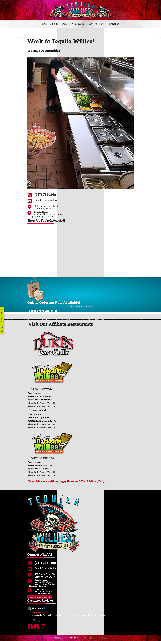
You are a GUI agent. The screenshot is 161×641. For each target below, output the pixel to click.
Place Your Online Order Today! (81, 307)
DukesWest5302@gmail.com (39, 418)
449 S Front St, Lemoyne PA (39, 469)
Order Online (78, 24)
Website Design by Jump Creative (96, 638)
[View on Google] (32, 608)
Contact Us (114, 24)
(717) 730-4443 (35, 462)
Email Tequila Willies (46, 199)
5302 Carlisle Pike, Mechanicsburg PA (43, 421)
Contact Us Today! (39, 597)
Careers (102, 24)
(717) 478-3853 (35, 414)
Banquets (93, 24)
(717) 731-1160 (45, 194)
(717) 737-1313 (35, 393)
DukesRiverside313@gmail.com (40, 396)
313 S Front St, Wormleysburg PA (41, 400)
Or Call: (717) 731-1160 (42, 311)
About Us (54, 24)
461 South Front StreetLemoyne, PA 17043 (46, 207)
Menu (64, 24)
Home (44, 24)
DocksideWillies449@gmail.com (41, 465)
